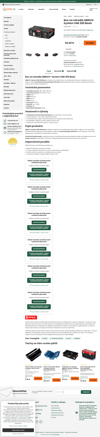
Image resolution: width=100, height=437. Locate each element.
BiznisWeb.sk (56, 434)
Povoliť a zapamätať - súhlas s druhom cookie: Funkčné (39, 174)
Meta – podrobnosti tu (21, 417)
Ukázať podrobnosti (18, 434)
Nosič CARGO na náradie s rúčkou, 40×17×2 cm (33, 367)
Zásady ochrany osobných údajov (54, 432)
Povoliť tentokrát (39, 170)
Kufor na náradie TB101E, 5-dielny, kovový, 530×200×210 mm (52, 368)
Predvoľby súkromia (38, 432)
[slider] (75, 26)
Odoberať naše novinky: (20, 393)
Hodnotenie (67, 26)
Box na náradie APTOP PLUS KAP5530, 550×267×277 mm (87, 368)
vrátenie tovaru (79, 64)
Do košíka (90, 43)
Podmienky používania (71, 432)
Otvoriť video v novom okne (39, 180)
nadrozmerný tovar (79, 66)
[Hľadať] (83, 9)
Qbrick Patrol (72, 55)
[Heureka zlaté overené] (12, 146)
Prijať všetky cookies (18, 430)
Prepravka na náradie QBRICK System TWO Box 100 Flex (70, 368)
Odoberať (86, 392)
